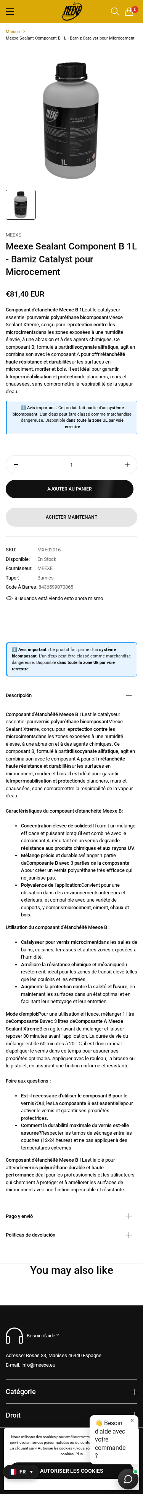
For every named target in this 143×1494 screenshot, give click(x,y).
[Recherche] (115, 11)
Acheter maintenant (71, 517)
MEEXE (13, 235)
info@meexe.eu (30, 1365)
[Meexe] (71, 11)
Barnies (45, 578)
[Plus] (127, 464)
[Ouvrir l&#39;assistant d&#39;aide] (128, 1479)
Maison (13, 31)
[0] (129, 11)
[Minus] (15, 464)
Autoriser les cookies (71, 1471)
